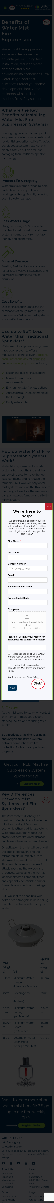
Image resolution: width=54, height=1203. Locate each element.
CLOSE (48, 506)
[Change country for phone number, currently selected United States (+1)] (11, 568)
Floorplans (13, 609)
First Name (14, 541)
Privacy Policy (32, 677)
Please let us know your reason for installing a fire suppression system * (26, 640)
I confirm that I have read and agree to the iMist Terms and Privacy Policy (26, 668)
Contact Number (17, 564)
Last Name (14, 552)
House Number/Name (20, 586)
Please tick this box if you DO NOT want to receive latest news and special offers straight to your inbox (27, 657)
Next (12, 688)
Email (11, 575)
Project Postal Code (19, 598)
